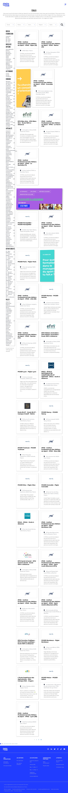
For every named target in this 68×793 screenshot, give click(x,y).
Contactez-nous (60, 767)
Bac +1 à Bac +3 (33, 767)
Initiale (16, 743)
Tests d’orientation (46, 762)
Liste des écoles (7, 743)
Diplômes (33, 191)
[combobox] (10, 24)
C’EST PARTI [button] (24, 206)
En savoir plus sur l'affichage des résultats (10, 350)
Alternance (23, 191)
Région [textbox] (41, 24)
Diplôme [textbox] (51, 24)
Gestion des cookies (55, 789)
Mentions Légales (7, 789)
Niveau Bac (32, 764)
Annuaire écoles (7, 765)
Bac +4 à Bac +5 (34, 769)
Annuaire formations (6, 762)
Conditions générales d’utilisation (18, 789)
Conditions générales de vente (44, 789)
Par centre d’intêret (19, 764)
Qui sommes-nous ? (59, 761)
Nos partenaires (60, 764)
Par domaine (20, 760)
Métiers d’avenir (44, 191)
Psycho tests (46, 765)
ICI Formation (25, 784)
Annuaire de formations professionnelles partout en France (15, 786)
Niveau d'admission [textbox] (20, 24)
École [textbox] (8, 24)
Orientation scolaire (26, 194)
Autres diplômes (34, 776)
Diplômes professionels (33, 773)
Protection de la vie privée (31, 789)
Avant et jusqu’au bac (34, 761)
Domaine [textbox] (30, 24)
